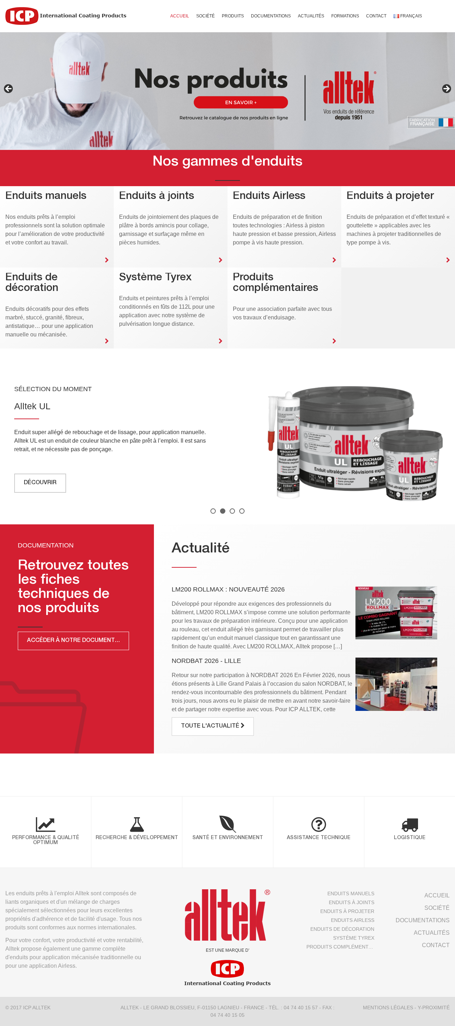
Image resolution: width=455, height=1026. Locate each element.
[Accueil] (65, 16)
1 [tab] (213, 511)
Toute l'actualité (211, 726)
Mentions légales (388, 1007)
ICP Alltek (36, 1007)
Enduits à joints (351, 902)
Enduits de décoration (342, 929)
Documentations (271, 16)
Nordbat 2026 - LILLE (206, 660)
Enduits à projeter (347, 911)
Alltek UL (32, 406)
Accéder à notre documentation (78, 641)
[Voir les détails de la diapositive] (227, 91)
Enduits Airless (352, 920)
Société (205, 16)
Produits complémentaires (340, 947)
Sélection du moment (53, 389)
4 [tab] (242, 511)
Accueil (179, 16)
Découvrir (40, 483)
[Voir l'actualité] (396, 612)
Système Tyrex (353, 938)
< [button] (9, 89)
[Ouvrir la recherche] (436, 16)
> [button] (446, 89)
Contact (376, 16)
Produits (233, 16)
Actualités (311, 16)
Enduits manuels (350, 893)
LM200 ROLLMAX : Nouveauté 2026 (228, 589)
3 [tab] (232, 511)
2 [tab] (222, 511)
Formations (345, 16)
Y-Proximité (434, 1007)
